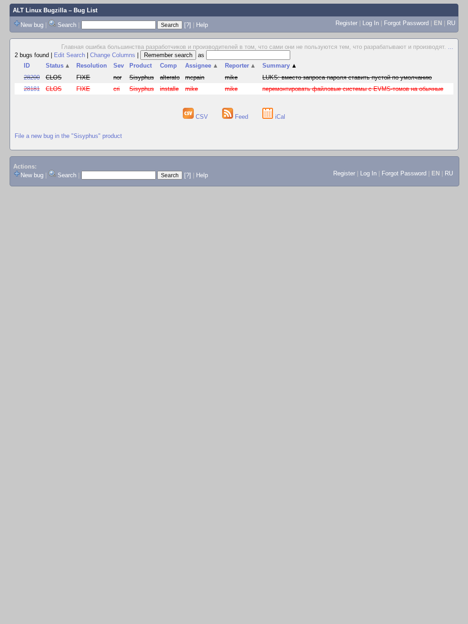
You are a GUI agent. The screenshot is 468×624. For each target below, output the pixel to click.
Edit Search (69, 55)
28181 (32, 88)
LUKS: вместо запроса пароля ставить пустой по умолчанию (347, 77)
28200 (32, 77)
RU (451, 23)
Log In (370, 23)
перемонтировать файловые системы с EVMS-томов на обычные (352, 88)
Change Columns (112, 55)
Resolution (91, 65)
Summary (279, 65)
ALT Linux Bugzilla (40, 10)
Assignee (201, 65)
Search (67, 24)
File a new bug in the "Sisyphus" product (68, 135)
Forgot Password (406, 23)
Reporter (240, 65)
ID (27, 65)
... (450, 46)
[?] (187, 24)
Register (346, 23)
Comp (168, 65)
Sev (118, 65)
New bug (32, 24)
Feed (241, 116)
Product (140, 65)
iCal (279, 116)
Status (58, 65)
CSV (202, 116)
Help (202, 24)
